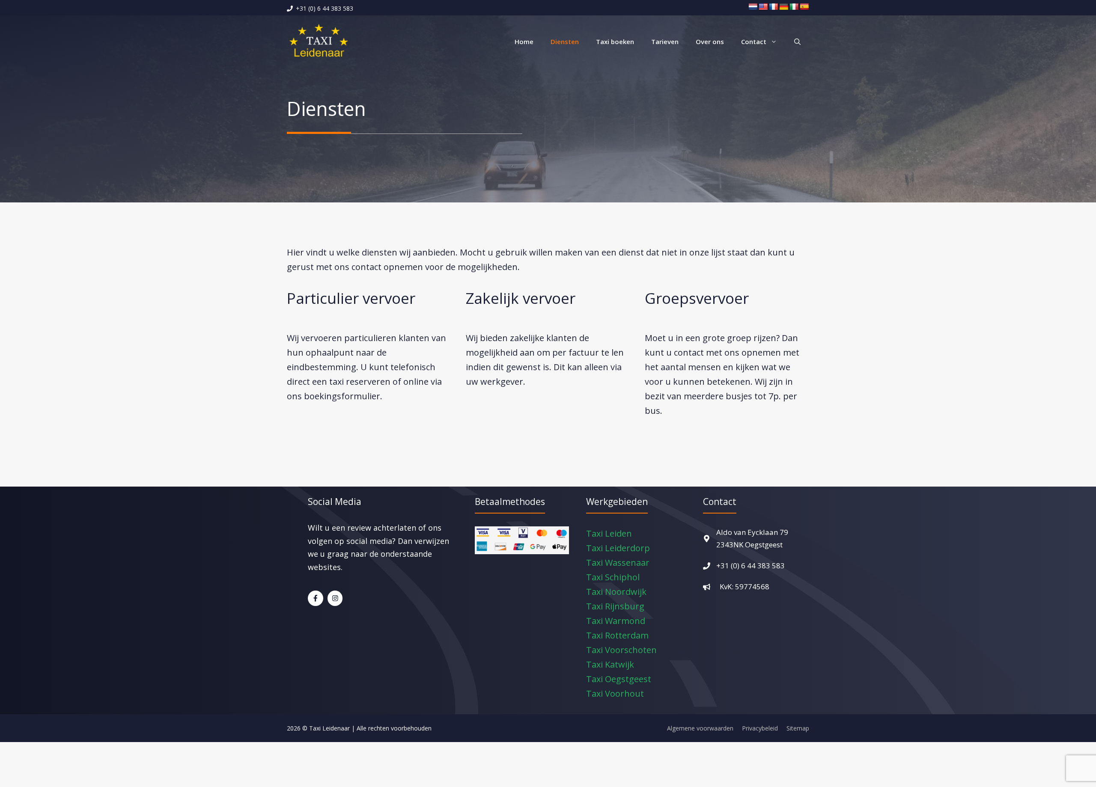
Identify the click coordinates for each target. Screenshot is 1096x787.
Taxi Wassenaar (617, 562)
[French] (773, 7)
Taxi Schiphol (613, 577)
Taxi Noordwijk (616, 591)
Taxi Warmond (615, 621)
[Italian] (794, 7)
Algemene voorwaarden (700, 728)
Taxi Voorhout (615, 693)
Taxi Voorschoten (621, 650)
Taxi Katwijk (610, 664)
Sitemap (797, 728)
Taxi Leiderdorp (618, 548)
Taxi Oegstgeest (618, 679)
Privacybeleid (760, 728)
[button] (797, 41)
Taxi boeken (615, 41)
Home (524, 41)
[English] (763, 7)
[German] (784, 7)
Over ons (710, 41)
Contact (753, 41)
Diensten (565, 41)
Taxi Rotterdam (617, 635)
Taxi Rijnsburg (615, 606)
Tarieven (665, 41)
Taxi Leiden (609, 533)
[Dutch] (753, 7)
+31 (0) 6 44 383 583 (750, 565)
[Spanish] (804, 7)
